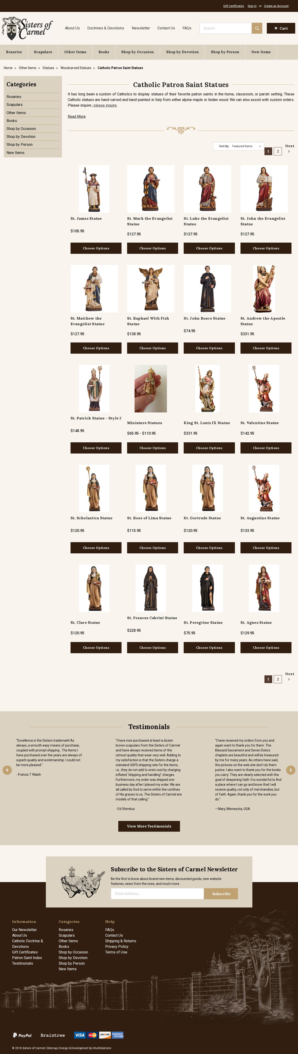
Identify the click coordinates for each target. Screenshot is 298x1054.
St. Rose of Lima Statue (149, 518)
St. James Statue (86, 218)
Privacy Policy (117, 946)
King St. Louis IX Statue (207, 422)
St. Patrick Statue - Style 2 (96, 418)
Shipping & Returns (120, 941)
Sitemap (52, 1048)
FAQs (187, 28)
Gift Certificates (233, 6)
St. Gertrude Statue (202, 518)
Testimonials (22, 963)
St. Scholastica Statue (92, 518)
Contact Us (166, 28)
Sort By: (224, 146)
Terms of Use (116, 952)
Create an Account (276, 6)
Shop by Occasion (137, 52)
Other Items (75, 52)
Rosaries (14, 52)
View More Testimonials (149, 826)
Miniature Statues (144, 422)
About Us (72, 28)
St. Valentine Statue (259, 422)
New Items (261, 52)
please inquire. (105, 105)
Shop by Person (225, 52)
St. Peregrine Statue (203, 622)
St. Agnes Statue (256, 622)
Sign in (252, 6)
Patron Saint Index (27, 958)
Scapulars (43, 52)
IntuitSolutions (102, 1048)
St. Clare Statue (85, 622)
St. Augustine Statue (260, 518)
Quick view (94, 189)
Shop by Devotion (182, 52)
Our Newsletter (24, 930)
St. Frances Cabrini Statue (152, 617)
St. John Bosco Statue (204, 318)
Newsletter (141, 28)
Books (103, 52)
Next (288, 145)
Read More (77, 116)
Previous (7, 770)
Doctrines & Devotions (105, 28)
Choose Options (96, 248)
